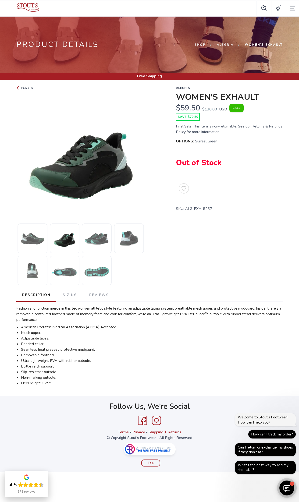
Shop (200, 45)
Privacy (138, 432)
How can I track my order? (272, 434)
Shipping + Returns (165, 432)
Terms (123, 432)
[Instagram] (157, 421)
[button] (286, 488)
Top (151, 463)
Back (27, 88)
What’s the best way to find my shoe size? (263, 467)
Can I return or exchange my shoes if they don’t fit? (265, 449)
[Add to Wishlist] (184, 188)
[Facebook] (142, 421)
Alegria (225, 45)
